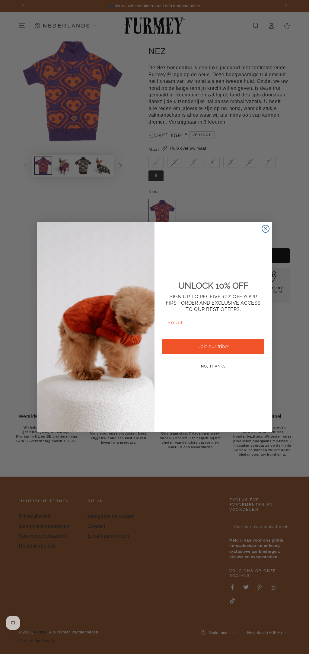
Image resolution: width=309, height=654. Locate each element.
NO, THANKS (213, 366)
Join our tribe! (213, 346)
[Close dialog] (265, 228)
